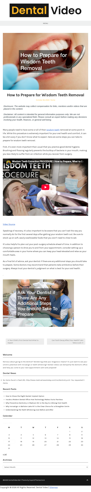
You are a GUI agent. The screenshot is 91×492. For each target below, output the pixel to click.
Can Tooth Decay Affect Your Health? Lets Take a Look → (67, 341)
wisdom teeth (53, 130)
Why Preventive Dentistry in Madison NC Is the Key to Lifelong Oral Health (36, 403)
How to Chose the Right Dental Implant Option (25, 396)
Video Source (9, 224)
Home (53, 100)
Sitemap (54, 487)
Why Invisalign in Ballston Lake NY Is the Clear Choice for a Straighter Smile (37, 406)
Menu (45, 23)
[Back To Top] (87, 480)
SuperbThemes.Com (37, 480)
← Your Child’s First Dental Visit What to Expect (23, 341)
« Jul (5, 454)
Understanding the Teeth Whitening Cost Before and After (29, 410)
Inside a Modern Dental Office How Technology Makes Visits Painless (34, 399)
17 (9, 441)
